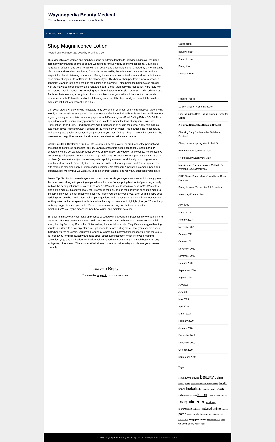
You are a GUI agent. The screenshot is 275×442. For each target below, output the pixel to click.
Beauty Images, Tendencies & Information (200, 187)
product (189, 414)
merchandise (185, 408)
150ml (181, 378)
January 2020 (185, 328)
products (197, 414)
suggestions (198, 419)
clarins (187, 383)
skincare (183, 419)
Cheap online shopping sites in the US (198, 143)
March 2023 (184, 212)
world (203, 424)
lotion (202, 394)
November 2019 (186, 342)
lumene (210, 395)
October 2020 (185, 263)
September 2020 (187, 270)
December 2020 (186, 248)
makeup (211, 402)
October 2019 (185, 349)
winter (197, 424)
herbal (191, 389)
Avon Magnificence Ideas (191, 194)
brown (181, 383)
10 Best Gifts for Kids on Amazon (195, 106)
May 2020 (183, 299)
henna (182, 389)
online (217, 408)
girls (209, 384)
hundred (205, 389)
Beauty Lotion (185, 59)
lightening (193, 395)
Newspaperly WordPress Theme (161, 437)
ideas (220, 389)
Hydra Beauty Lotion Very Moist (194, 150)
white (181, 423)
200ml (187, 377)
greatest (214, 384)
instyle (186, 395)
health (223, 383)
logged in (102, 275)
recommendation (210, 414)
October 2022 (185, 234)
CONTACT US (54, 33)
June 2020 (183, 292)
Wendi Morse (96, 52)
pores (182, 414)
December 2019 (186, 335)
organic (225, 409)
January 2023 (185, 219)
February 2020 (186, 320)
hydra (212, 389)
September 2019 (187, 357)
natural (206, 408)
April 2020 (183, 306)
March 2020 (184, 313)
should (220, 414)
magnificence (191, 401)
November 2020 (186, 255)
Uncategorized (186, 73)
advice (195, 377)
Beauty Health (185, 51)
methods (196, 409)
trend (223, 420)
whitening (189, 423)
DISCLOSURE (75, 33)
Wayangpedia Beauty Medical (81, 14)
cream (203, 383)
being (219, 377)
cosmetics (195, 384)
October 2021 (185, 241)
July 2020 (183, 284)
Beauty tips (184, 66)
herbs (198, 389)
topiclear (211, 420)
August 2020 (184, 277)
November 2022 (186, 227)
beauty (207, 377)
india (181, 395)
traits (217, 419)
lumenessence (220, 395)
